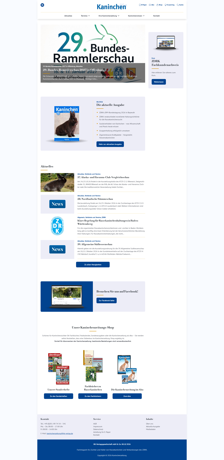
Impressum (97, 426)
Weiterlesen (159, 82)
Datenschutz (98, 429)
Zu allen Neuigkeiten (92, 264)
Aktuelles (68, 16)
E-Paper (144, 5)
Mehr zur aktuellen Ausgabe (110, 144)
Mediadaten (151, 429)
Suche (181, 5)
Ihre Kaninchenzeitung (108, 16)
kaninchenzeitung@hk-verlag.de (60, 433)
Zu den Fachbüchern (93, 396)
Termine (84, 16)
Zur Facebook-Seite (106, 300)
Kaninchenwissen (135, 16)
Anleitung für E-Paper (101, 432)
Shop (160, 5)
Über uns (149, 423)
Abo (152, 5)
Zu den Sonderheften (58, 396)
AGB (95, 423)
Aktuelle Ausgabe (153, 426)
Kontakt (156, 16)
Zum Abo (127, 396)
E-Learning (170, 5)
